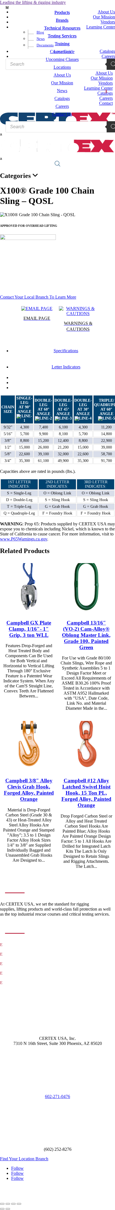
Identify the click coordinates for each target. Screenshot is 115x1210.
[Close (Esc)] (19, 1204)
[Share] (13, 1204)
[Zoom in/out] (2, 1204)
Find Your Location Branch (24, 1158)
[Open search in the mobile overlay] (57, 163)
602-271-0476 (57, 1096)
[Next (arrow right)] (8, 1209)
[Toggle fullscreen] (8, 1204)
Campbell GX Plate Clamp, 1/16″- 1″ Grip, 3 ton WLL (28, 629)
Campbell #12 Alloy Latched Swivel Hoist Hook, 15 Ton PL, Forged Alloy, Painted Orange (86, 793)
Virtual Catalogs (17, 983)
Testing (10, 954)
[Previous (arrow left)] (2, 1209)
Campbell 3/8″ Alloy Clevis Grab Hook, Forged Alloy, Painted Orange (29, 790)
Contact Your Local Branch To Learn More (38, 297)
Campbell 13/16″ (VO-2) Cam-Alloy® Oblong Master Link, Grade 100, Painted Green (86, 635)
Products (11, 945)
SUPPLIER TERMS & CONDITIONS (57, 1192)
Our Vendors (14, 973)
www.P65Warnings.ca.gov (23, 539)
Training (11, 964)
